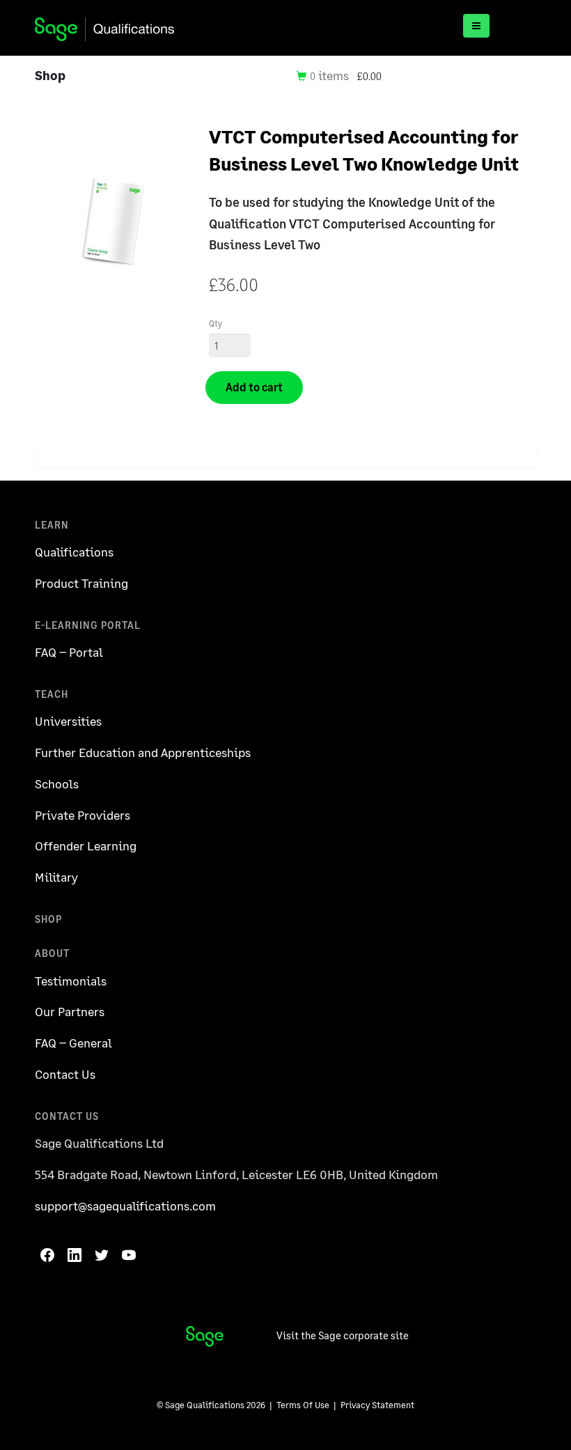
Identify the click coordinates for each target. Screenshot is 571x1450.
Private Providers (82, 815)
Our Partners (69, 1011)
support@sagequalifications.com (125, 1205)
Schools (57, 783)
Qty (215, 323)
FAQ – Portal (69, 652)
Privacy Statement (377, 1404)
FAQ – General (73, 1042)
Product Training (81, 583)
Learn (52, 525)
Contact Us (65, 1074)
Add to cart (254, 386)
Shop (48, 919)
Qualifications (74, 551)
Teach (51, 694)
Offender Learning (85, 845)
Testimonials (71, 980)
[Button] (476, 26)
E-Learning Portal (88, 625)
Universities (68, 720)
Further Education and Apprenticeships (143, 752)
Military (56, 876)
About (52, 953)
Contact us (67, 1116)
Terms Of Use (302, 1404)
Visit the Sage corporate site (342, 1335)
